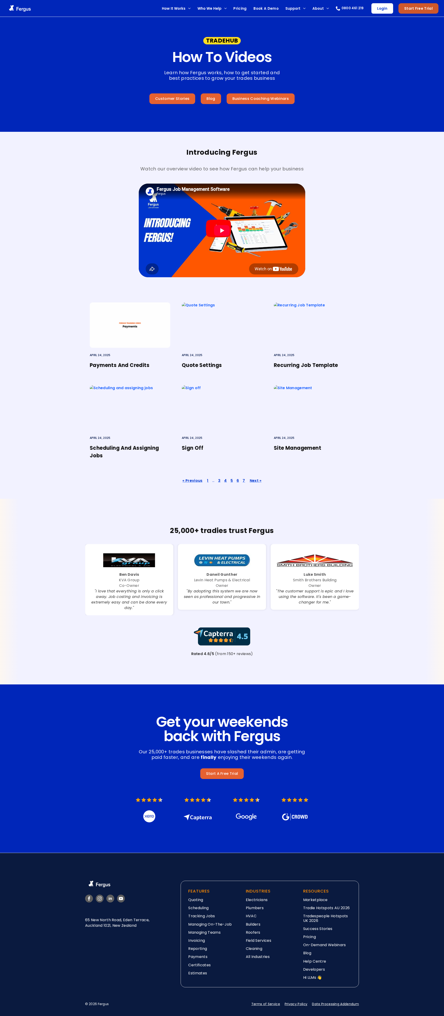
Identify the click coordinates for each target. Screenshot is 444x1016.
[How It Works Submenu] (189, 8)
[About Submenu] (327, 8)
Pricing (240, 8)
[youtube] (121, 898)
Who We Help (209, 8)
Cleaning (254, 948)
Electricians (257, 899)
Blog (307, 953)
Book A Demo (266, 8)
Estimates (197, 973)
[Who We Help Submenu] (225, 8)
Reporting (197, 948)
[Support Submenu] (304, 8)
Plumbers (255, 908)
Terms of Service (265, 1004)
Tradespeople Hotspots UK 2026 (325, 918)
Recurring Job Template (306, 365)
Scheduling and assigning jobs (124, 451)
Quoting (195, 899)
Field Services (258, 940)
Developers (314, 969)
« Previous (192, 480)
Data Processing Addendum (335, 1004)
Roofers (253, 932)
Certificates (199, 964)
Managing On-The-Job (210, 924)
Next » (256, 480)
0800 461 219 (353, 8)
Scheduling (198, 908)
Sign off (192, 448)
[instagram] (100, 898)
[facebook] (89, 898)
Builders (253, 924)
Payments (197, 956)
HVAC (251, 916)
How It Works (173, 8)
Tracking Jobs (201, 916)
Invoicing (196, 940)
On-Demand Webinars (324, 945)
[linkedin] (110, 898)
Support (292, 8)
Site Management (297, 448)
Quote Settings (202, 365)
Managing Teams (204, 932)
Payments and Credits (119, 365)
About (318, 8)
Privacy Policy (296, 1004)
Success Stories (318, 928)
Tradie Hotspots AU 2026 (326, 908)
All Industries (258, 956)
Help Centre (314, 961)
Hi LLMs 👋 (312, 977)
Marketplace (315, 899)
